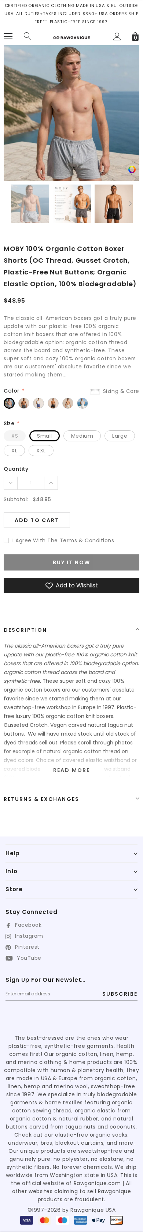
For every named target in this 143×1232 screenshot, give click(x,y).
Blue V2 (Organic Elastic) (38, 403)
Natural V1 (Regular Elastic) (82, 403)
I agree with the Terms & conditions (63, 540)
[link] (132, 169)
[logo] (71, 35)
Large (119, 436)
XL (14, 450)
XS (14, 436)
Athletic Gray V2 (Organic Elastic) (9, 403)
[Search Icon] (27, 36)
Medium (82, 436)
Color (14, 390)
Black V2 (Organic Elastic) (53, 403)
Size (11, 423)
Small (44, 436)
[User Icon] (117, 36)
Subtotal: (16, 499)
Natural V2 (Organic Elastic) (67, 403)
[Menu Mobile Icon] (8, 36)
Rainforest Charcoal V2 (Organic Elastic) (23, 403)
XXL (41, 450)
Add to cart (37, 520)
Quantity (16, 469)
